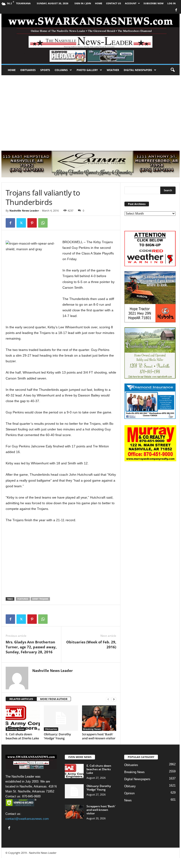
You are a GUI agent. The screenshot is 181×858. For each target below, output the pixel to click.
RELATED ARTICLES (21, 699)
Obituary (130, 786)
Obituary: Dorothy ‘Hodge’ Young (57, 736)
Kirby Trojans (40, 598)
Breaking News (15, 729)
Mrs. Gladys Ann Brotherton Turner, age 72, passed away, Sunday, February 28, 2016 (31, 647)
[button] (172, 70)
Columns (61, 70)
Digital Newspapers (138, 70)
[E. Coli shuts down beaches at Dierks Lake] (23, 718)
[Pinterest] (32, 223)
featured (22, 598)
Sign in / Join (82, 3)
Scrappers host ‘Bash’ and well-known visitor (98, 736)
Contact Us (113, 3)
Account (130, 3)
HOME (98, 3)
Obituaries (28, 70)
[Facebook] (176, 10)
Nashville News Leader (24, 210)
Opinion (129, 793)
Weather (113, 70)
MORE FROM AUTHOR (53, 699)
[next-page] (113, 699)
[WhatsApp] (43, 223)
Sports (45, 70)
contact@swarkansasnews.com (27, 819)
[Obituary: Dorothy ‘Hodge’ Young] (61, 718)
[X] (21, 223)
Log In (171, 3)
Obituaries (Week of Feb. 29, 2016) (91, 644)
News (128, 800)
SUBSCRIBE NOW (154, 3)
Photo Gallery (87, 70)
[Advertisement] (90, 111)
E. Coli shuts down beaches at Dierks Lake (22, 736)
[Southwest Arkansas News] (90, 39)
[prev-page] (108, 699)
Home (12, 70)
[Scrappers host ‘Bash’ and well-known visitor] (99, 718)
